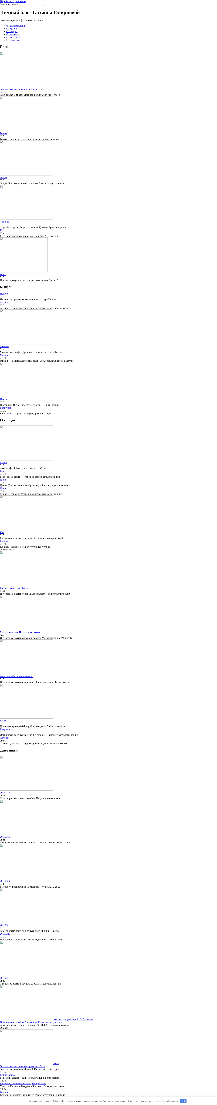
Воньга (4, 1092)
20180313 (5, 925)
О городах (11, 31)
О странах (11, 28)
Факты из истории (16, 25)
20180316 (5, 792)
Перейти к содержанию (13, 1)
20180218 (5, 978)
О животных (13, 40)
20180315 (5, 836)
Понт (3, 274)
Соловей (4, 737)
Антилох (5, 302)
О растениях (13, 37)
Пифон (4, 399)
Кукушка (5, 729)
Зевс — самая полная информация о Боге (22, 89)
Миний (4, 355)
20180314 (5, 881)
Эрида (3, 177)
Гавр (2, 471)
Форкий (4, 221)
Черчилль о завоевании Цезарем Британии (23, 1083)
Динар (3, 488)
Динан (3, 479)
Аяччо (3, 462)
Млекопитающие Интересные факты (20, 632)
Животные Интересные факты (16, 676)
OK (183, 1101)
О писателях (13, 34)
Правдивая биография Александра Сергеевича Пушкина (31, 1022)
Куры (3, 720)
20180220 (5, 933)
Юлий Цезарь (7, 1075)
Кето (2, 230)
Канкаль (4, 541)
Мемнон (4, 346)
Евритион (5, 407)
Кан (2, 532)
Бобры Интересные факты (14, 588)
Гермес (3, 133)
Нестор (4, 293)
